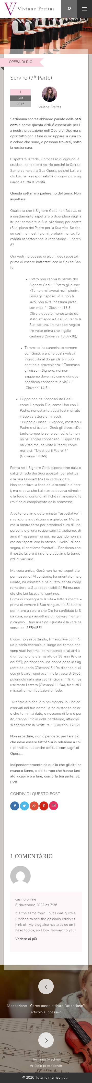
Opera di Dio (20, 62)
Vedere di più (26, 939)
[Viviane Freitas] (29, 8)
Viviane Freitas (49, 107)
